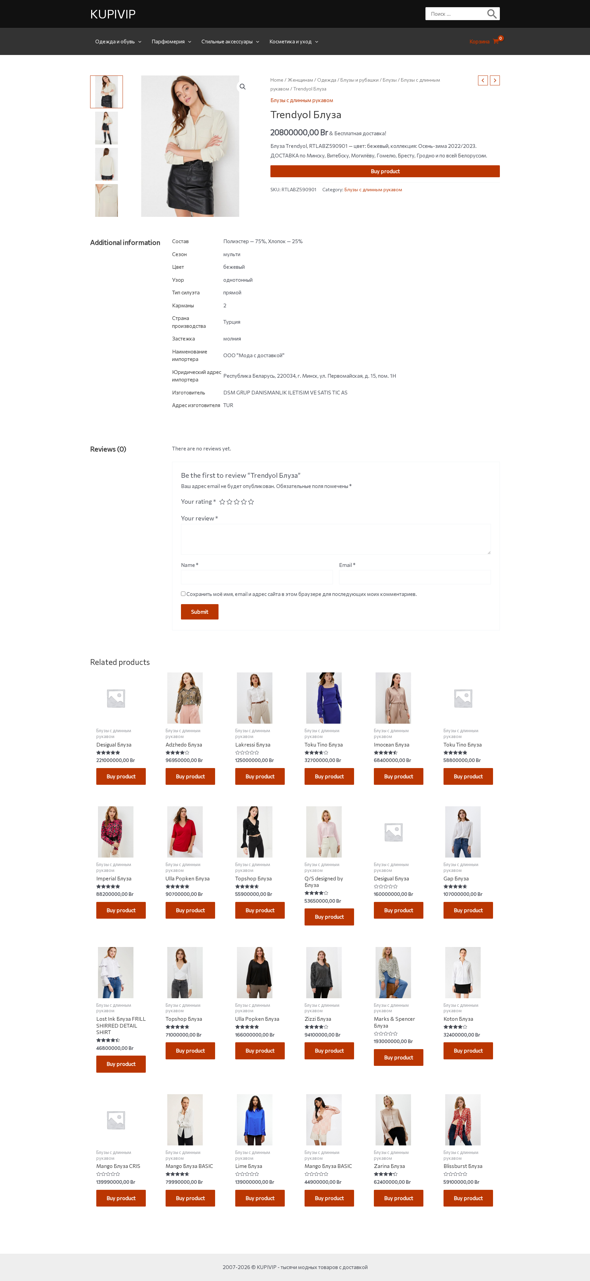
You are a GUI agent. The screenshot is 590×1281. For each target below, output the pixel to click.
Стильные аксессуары (227, 41)
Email (347, 565)
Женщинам (300, 80)
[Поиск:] (457, 14)
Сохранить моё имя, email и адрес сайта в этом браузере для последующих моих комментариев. (301, 594)
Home (276, 80)
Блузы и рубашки (359, 80)
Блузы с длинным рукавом (301, 100)
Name (189, 565)
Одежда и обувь (115, 41)
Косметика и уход (290, 41)
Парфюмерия (168, 41)
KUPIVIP (113, 13)
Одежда (326, 80)
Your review (199, 518)
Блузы (390, 80)
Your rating (198, 501)
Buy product (385, 171)
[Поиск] (492, 14)
